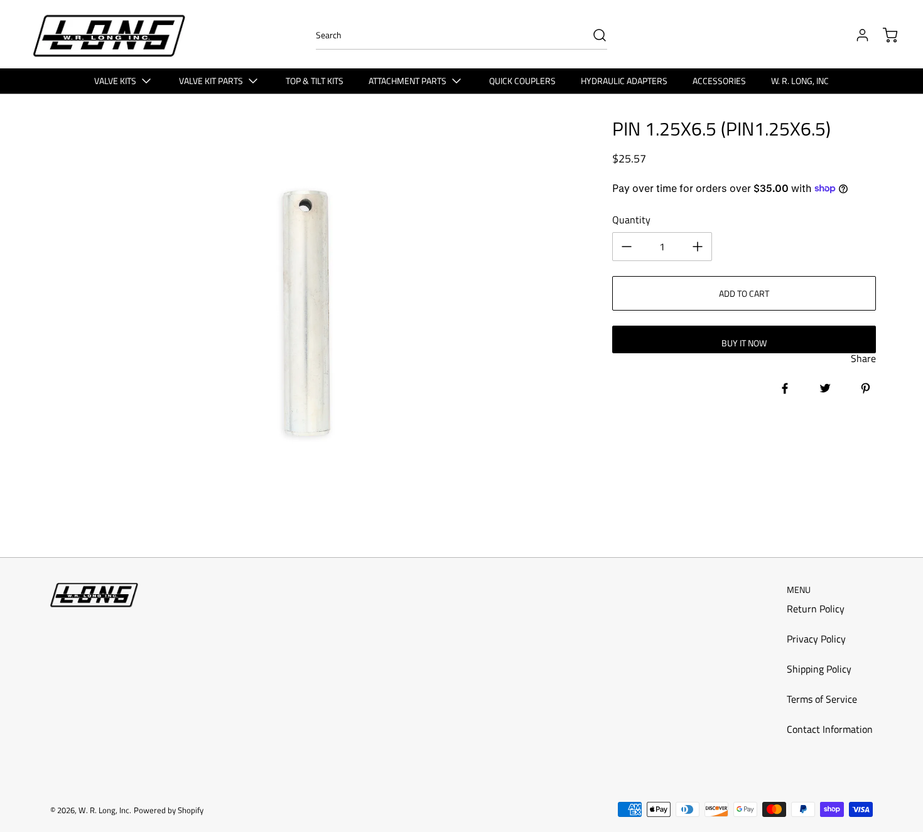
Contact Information (830, 729)
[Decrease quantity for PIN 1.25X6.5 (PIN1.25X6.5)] (626, 246)
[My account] (856, 35)
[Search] (593, 35)
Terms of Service (822, 699)
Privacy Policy (816, 638)
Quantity (631, 219)
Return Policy (816, 608)
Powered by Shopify (168, 810)
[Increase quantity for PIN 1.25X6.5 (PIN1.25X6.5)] (697, 246)
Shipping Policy (819, 668)
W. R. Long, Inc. (104, 810)
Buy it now (744, 342)
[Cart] (884, 35)
